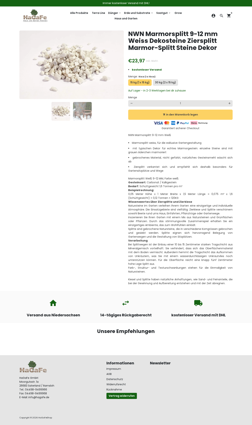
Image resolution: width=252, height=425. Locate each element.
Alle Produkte (79, 13)
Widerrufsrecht (116, 384)
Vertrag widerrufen (122, 396)
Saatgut (163, 13)
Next (119, 65)
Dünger (114, 13)
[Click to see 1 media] (60, 111)
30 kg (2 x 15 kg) (165, 83)
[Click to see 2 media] (82, 111)
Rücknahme (114, 389)
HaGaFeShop (45, 417)
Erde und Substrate (138, 13)
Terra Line (98, 13)
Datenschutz (114, 379)
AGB (109, 374)
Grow (178, 13)
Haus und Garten (126, 18)
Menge (132, 97)
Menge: (142, 76)
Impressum (113, 369)
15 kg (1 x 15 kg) (140, 83)
